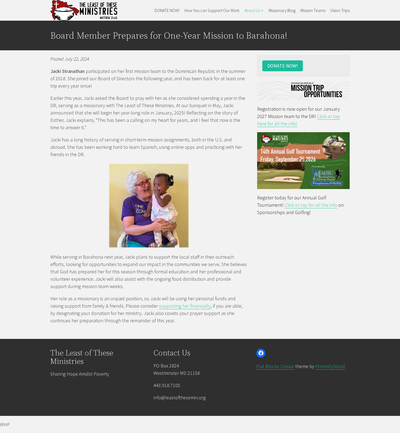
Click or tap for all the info (311, 205)
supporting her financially (185, 306)
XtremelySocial (330, 366)
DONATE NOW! (282, 66)
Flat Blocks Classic (275, 366)
